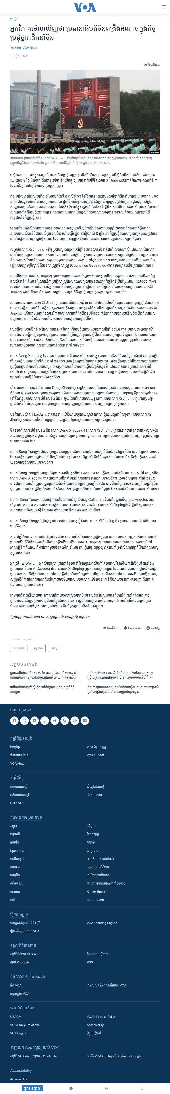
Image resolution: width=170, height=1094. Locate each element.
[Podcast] (74, 720)
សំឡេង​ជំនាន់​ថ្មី (95, 786)
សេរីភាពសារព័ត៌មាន (98, 875)
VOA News (30, 47)
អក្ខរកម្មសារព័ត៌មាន (98, 867)
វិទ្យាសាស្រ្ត (93, 834)
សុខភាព (15, 891)
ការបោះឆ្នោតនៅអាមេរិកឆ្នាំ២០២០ (106, 883)
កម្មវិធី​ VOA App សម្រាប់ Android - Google (114, 1056)
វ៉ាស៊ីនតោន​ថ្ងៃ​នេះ (20, 755)
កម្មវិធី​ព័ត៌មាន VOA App (24, 954)
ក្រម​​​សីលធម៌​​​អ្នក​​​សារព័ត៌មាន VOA (106, 985)
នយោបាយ (16, 867)
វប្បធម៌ (91, 842)
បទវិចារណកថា (95, 900)
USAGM (15, 1016)
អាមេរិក (14, 842)
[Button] (152, 65)
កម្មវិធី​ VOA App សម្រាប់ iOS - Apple (33, 1056)
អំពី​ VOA (15, 985)
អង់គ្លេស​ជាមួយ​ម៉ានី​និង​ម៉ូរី (24, 923)
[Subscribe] (85, 720)
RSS (90, 962)
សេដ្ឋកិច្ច (15, 875)
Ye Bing (15, 47)
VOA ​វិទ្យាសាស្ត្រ (96, 747)
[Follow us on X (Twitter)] (24, 720)
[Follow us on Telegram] (54, 720)
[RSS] (64, 720)
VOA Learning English (102, 923)
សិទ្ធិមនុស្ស (16, 883)
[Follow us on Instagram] (44, 720)
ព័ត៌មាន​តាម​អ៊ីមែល (97, 954)
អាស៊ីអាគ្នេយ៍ (17, 859)
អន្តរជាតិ (15, 834)
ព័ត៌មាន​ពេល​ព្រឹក (20, 786)
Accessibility (95, 1025)
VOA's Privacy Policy (101, 1016)
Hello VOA (17, 803)
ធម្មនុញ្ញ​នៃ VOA (19, 993)
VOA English (18, 1033)
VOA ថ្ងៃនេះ (17, 763)
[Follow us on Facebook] (14, 720)
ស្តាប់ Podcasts (20, 962)
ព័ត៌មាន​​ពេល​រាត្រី (20, 795)
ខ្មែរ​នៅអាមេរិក (18, 850)
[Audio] (106, 1088)
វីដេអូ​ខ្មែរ (15, 747)
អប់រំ (12, 900)
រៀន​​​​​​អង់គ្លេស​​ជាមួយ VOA (25, 931)
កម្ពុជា (13, 826)
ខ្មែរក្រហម (92, 850)
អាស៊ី (13, 19)
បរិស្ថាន (91, 826)
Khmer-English (97, 891)
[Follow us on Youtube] (34, 720)
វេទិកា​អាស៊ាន (94, 795)
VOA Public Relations (25, 1025)
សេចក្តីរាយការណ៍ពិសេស (101, 859)
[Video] (71, 1088)
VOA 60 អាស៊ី (95, 755)
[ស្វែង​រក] (141, 1088)
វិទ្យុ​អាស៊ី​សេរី (94, 1033)
